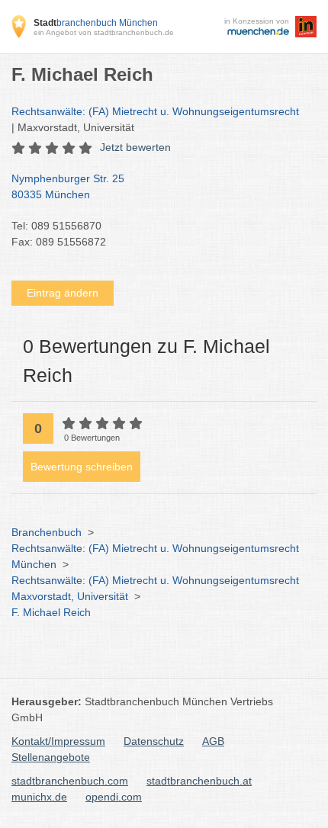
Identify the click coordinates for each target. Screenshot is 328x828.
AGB (213, 741)
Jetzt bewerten (135, 147)
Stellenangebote (50, 757)
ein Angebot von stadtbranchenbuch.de (104, 32)
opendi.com (113, 797)
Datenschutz (154, 741)
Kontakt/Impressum (58, 741)
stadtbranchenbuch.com (69, 781)
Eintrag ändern (62, 293)
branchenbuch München (96, 23)
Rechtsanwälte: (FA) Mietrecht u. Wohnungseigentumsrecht (155, 111)
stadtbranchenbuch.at (199, 781)
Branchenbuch (46, 532)
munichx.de (39, 797)
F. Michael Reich (51, 612)
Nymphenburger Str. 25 (67, 186)
